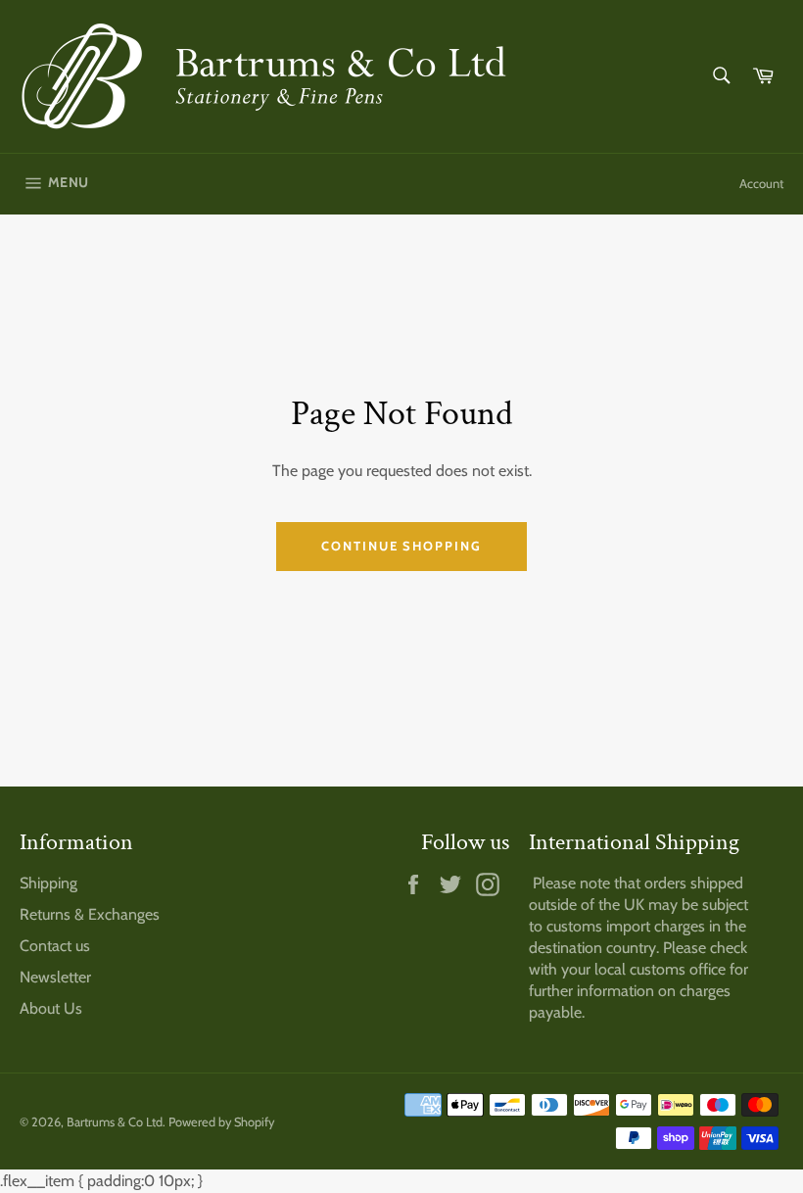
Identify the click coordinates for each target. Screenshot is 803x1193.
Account (761, 183)
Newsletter (55, 977)
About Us (51, 1008)
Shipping (48, 883)
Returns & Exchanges (90, 914)
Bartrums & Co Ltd (115, 1122)
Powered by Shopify (221, 1122)
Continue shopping (401, 545)
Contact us (55, 945)
